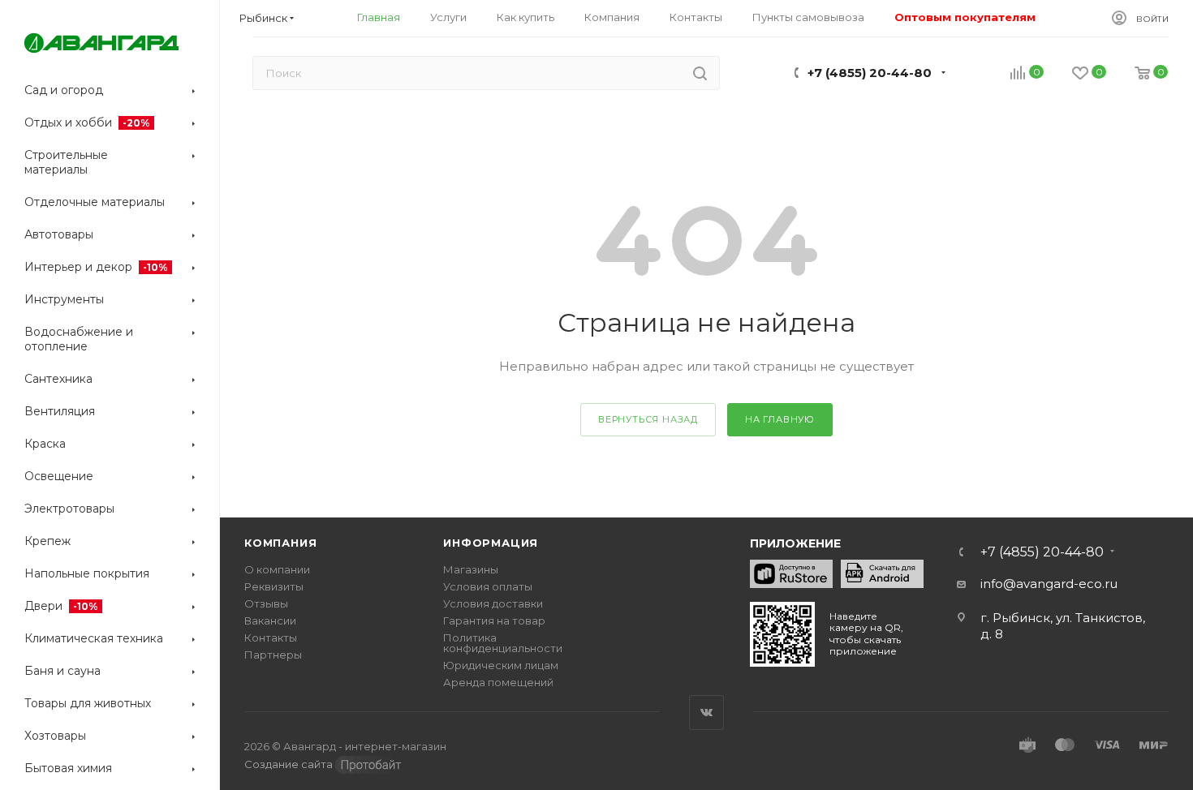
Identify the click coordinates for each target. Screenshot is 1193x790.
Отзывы (266, 603)
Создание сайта (289, 764)
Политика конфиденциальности (502, 643)
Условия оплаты (487, 586)
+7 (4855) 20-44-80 (870, 72)
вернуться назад (648, 419)
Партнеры (273, 654)
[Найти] (700, 73)
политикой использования (628, 683)
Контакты (270, 637)
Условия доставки (493, 603)
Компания (280, 542)
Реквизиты (274, 586)
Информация (490, 542)
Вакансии (270, 620)
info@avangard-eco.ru (1049, 583)
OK (519, 748)
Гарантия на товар (494, 620)
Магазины (470, 569)
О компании (277, 569)
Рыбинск (263, 17)
